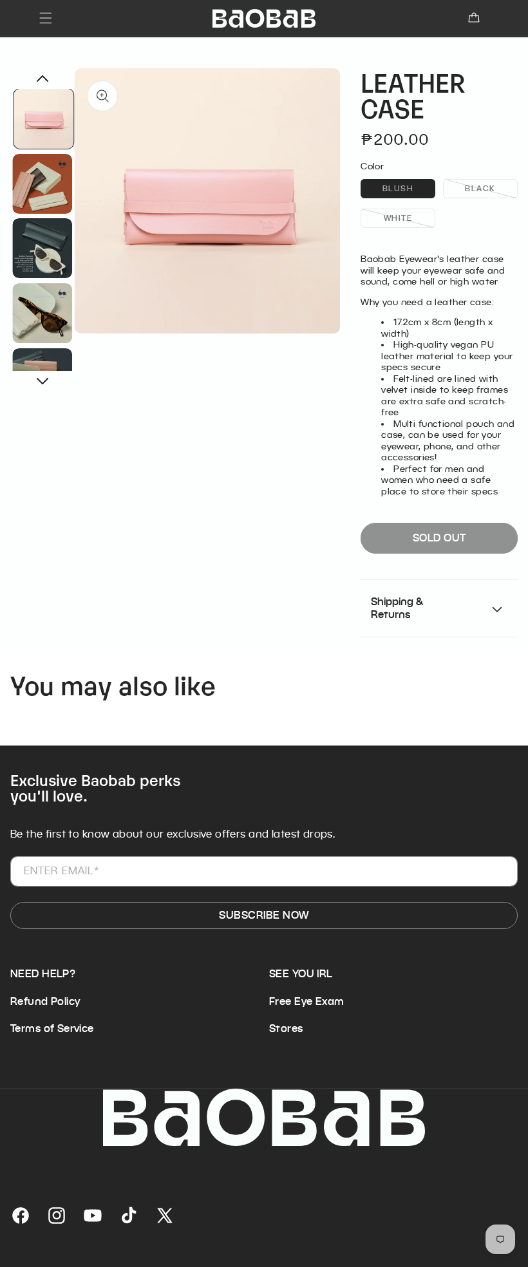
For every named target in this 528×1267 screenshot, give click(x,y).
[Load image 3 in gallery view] (43, 248)
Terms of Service (52, 1029)
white (409, 217)
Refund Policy (45, 1002)
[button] (45, 18)
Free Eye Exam (306, 1002)
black (491, 187)
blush (408, 187)
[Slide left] (42, 78)
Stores (286, 1029)
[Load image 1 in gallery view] (44, 119)
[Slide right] (42, 381)
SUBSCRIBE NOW (263, 915)
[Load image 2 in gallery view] (43, 183)
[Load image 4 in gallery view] (43, 313)
